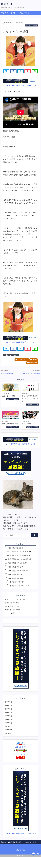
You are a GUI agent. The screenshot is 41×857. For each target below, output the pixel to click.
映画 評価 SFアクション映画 (19, 551)
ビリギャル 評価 (7, 373)
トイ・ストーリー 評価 (31, 373)
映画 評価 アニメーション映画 (18, 559)
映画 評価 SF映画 (14, 548)
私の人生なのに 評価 (12, 606)
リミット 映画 (9, 613)
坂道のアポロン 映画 (12, 603)
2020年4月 (8, 712)
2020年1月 (8, 723)
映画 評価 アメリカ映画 (16, 563)
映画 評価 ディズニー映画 (16, 571)
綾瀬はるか (33, 362)
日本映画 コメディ (32, 404)
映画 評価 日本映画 (31, 25)
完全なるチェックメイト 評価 (15, 599)
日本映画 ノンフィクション (18, 586)
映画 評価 (6, 3)
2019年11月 (9, 730)
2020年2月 (8, 719)
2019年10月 (9, 733)
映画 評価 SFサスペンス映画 (19, 555)
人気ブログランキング (20, 754)
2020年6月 (8, 705)
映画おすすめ (24, 13)
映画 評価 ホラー (14, 574)
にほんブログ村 (20, 747)
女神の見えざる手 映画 (12, 610)
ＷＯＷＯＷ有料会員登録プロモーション (20, 86)
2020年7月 (8, 702)
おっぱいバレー (22, 360)
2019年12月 (9, 726)
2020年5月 (8, 709)
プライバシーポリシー (9, 13)
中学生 (34, 360)
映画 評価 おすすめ (14, 567)
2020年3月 (8, 716)
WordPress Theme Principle (23, 855)
